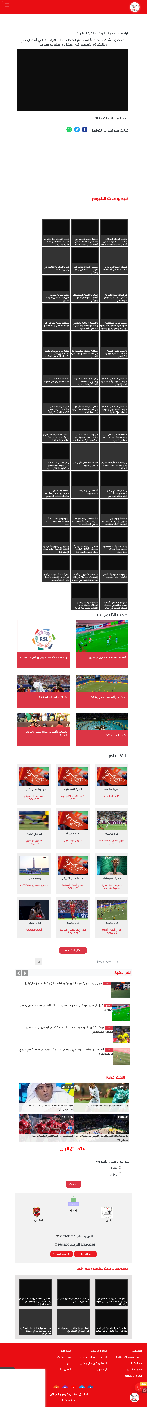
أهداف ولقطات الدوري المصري (107, 657)
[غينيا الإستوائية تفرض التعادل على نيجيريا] (114, 563)
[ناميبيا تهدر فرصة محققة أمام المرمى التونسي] (114, 339)
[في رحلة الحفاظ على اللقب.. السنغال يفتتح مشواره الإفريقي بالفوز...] (85, 423)
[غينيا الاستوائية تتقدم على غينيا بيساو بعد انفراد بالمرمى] (56, 227)
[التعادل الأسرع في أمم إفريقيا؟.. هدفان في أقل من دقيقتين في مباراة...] (85, 563)
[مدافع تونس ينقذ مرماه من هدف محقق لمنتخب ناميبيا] (85, 339)
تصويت (73, 1184)
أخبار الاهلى (134, 1369)
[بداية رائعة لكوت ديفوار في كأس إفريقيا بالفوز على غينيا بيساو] (56, 563)
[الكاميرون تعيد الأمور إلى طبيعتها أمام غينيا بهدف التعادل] (85, 395)
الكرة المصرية (133, 1375)
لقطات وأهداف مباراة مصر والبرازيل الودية (45, 733)
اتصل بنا (65, 1369)
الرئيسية (123, 33)
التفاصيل (85, 1254)
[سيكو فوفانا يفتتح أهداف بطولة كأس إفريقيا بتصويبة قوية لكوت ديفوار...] (85, 591)
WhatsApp (69, 129)
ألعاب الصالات (34, 929)
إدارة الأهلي (34, 923)
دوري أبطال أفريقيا (34, 789)
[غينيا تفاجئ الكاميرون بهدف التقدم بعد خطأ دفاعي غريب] (114, 423)
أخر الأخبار (136, 1363)
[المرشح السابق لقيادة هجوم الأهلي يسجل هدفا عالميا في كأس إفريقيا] (114, 591)
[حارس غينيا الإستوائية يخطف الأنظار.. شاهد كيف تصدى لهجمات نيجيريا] (85, 535)
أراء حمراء (101, 1369)
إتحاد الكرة (34, 878)
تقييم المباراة (61, 1254)
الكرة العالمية (85, 33)
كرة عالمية (106, 33)
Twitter (77, 129)
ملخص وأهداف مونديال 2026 (108, 697)
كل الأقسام (73, 950)
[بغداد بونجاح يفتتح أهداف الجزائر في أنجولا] (56, 367)
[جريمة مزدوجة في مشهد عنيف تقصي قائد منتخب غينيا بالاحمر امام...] (56, 395)
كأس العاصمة (111, 789)
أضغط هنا (68, 1400)
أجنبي (114, 1174)
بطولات (66, 1351)
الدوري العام (34, 833)
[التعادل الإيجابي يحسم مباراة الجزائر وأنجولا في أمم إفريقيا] (114, 367)
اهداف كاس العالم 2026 (53, 697)
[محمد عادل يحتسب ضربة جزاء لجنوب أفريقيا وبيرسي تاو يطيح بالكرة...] (114, 311)
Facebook (84, 129)
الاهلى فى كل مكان (93, 1363)
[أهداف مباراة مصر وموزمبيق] (85, 479)
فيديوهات (64, 1357)
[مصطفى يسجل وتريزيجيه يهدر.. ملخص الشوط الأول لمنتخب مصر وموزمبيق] (114, 507)
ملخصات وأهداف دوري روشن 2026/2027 (43, 657)
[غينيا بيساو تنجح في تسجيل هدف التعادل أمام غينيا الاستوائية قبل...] (85, 227)
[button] (18, 973)
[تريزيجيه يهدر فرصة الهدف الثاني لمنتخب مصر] (56, 507)
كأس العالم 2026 (116, 735)
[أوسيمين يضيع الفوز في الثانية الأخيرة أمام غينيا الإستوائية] (56, 535)
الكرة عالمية (99, 1351)
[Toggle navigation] (7, 4)
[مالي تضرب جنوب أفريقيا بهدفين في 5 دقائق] (56, 283)
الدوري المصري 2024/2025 (34, 885)
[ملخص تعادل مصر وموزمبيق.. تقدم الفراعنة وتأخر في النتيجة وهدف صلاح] (114, 479)
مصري (114, 1168)
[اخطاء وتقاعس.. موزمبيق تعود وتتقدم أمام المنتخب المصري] (56, 479)
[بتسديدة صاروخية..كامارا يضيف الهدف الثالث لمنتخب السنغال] (56, 423)
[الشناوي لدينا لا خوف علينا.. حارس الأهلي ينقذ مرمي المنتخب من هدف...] (85, 507)
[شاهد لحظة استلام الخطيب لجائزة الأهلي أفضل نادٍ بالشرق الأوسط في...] (114, 227)
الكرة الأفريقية (73, 789)
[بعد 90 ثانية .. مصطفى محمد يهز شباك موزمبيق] (114, 535)
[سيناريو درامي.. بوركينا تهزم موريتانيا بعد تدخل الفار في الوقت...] (56, 339)
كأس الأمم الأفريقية (129, 1357)
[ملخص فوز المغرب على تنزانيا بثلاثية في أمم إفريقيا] (85, 255)
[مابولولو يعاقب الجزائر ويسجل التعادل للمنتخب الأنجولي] (85, 367)
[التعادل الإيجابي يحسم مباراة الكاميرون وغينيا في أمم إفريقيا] (114, 395)
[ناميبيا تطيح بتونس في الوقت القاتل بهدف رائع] (56, 311)
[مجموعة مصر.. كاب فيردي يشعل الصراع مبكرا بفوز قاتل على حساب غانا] (56, 451)
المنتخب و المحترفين (93, 1357)
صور (68, 1363)
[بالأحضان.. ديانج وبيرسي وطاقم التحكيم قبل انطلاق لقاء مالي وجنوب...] (85, 311)
